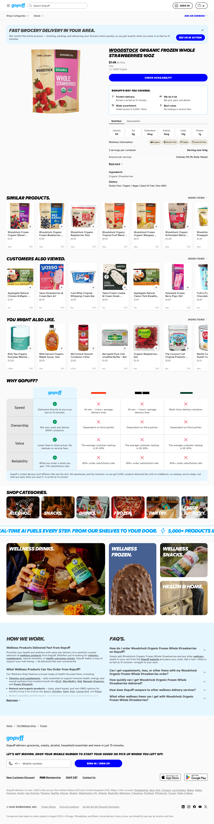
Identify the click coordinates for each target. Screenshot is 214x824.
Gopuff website (150, 659)
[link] (18, 5)
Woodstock (123, 50)
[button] (201, 6)
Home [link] (9, 726)
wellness (198, 656)
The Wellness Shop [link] (26, 726)
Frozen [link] (43, 726)
